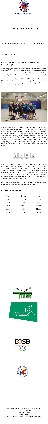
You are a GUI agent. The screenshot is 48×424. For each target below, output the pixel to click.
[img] (24, 34)
